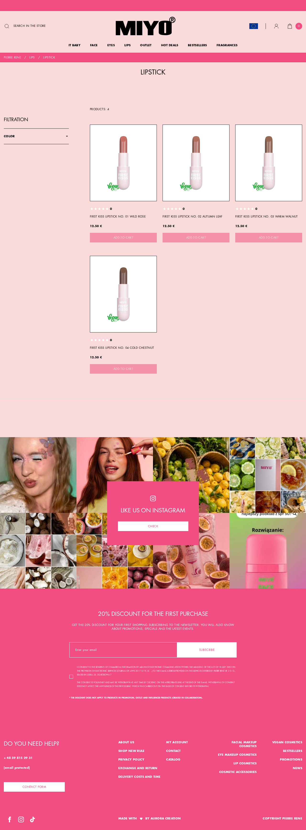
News (297, 768)
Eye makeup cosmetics (237, 754)
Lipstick (49, 57)
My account (177, 742)
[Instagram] (21, 819)
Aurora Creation (166, 818)
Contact (173, 751)
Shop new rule (131, 751)
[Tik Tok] (32, 819)
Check (153, 526)
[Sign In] (276, 26)
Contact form (34, 786)
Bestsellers (292, 751)
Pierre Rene (12, 57)
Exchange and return (138, 768)
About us (126, 742)
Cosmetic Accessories (238, 772)
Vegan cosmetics (287, 742)
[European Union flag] (253, 26)
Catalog (173, 759)
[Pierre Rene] (145, 26)
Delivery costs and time (139, 776)
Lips (32, 57)
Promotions (291, 759)
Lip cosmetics (245, 763)
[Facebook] (9, 819)
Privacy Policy (131, 759)
